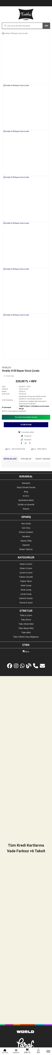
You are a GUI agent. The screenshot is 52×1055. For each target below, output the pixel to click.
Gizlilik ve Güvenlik (26, 504)
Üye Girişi (26, 528)
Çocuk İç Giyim (26, 572)
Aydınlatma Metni (26, 500)
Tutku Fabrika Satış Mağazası (26, 637)
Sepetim (26, 545)
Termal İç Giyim (26, 602)
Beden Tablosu (42, 449)
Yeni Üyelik (26, 523)
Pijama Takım (26, 581)
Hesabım (26, 536)
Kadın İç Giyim (26, 564)
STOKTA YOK (26, 425)
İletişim (26, 509)
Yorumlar (25, 459)
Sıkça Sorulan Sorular (18, 449)
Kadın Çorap (26, 585)
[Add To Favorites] (26, 432)
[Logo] (26, 14)
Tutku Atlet (26, 632)
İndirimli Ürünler (26, 598)
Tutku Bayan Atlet (26, 628)
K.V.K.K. (26, 496)
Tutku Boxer (26, 619)
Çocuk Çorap (26, 594)
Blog (26, 491)
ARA (46, 26)
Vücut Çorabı (23, 389)
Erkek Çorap (26, 590)
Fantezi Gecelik (26, 577)
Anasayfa (26, 483)
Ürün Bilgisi (10, 459)
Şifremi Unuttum (26, 532)
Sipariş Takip (26, 541)
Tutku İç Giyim (26, 615)
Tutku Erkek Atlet (26, 624)
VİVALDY (6, 367)
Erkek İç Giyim (26, 568)
